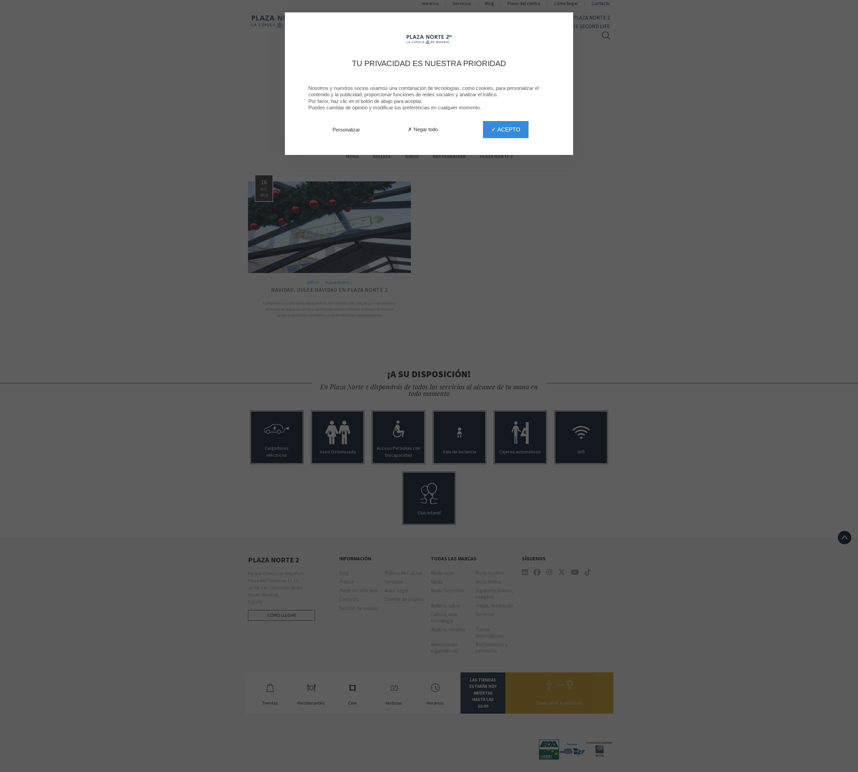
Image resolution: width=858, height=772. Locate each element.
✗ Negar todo (423, 129)
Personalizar (346, 129)
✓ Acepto (505, 129)
